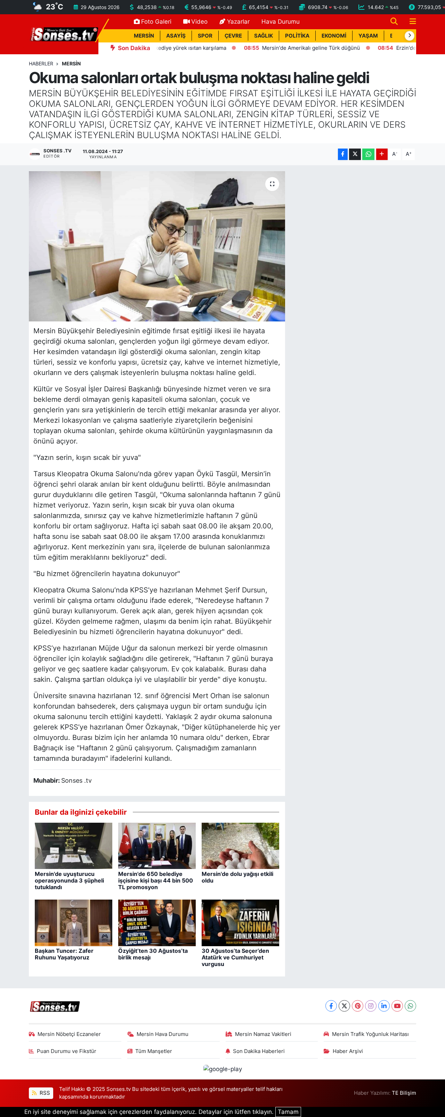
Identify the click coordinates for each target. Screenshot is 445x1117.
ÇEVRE (233, 36)
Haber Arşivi (348, 1051)
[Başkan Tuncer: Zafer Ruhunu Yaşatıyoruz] (73, 922)
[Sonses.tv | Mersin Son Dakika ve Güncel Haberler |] (63, 33)
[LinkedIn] (384, 1006)
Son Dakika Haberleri (259, 1051)
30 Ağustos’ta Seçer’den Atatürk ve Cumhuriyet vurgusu (235, 957)
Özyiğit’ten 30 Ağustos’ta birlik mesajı (153, 954)
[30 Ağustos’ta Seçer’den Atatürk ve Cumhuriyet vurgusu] (240, 922)
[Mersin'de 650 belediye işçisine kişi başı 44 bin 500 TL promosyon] (157, 845)
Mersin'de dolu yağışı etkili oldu (237, 877)
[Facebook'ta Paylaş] (343, 154)
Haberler (41, 63)
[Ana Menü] (410, 21)
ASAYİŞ (176, 36)
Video (199, 21)
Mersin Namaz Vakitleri (263, 1034)
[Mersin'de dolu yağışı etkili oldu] (240, 845)
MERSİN (144, 36)
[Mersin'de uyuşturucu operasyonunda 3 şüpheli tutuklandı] (73, 845)
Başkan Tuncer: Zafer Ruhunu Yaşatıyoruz (64, 954)
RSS (44, 1093)
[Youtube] (397, 1006)
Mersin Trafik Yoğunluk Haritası (370, 1034)
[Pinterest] (357, 1006)
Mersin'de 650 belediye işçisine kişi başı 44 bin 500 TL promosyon (155, 880)
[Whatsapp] (410, 1006)
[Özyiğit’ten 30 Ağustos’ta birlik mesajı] (157, 922)
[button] (409, 36)
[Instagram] (371, 1006)
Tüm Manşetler (153, 1051)
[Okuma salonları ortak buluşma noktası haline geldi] (157, 246)
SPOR (205, 36)
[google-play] (222, 1068)
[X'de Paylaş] (355, 154)
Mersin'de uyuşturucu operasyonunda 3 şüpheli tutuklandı (69, 880)
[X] (344, 1006)
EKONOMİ (334, 36)
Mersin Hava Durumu (162, 1034)
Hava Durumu (280, 21)
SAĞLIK (263, 36)
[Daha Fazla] (382, 154)
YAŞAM (368, 36)
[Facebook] (331, 1006)
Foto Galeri (156, 21)
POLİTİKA (297, 36)
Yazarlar (238, 21)
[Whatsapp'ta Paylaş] (368, 154)
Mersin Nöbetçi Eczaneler (69, 1034)
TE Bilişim (404, 1093)
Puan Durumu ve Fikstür (66, 1051)
